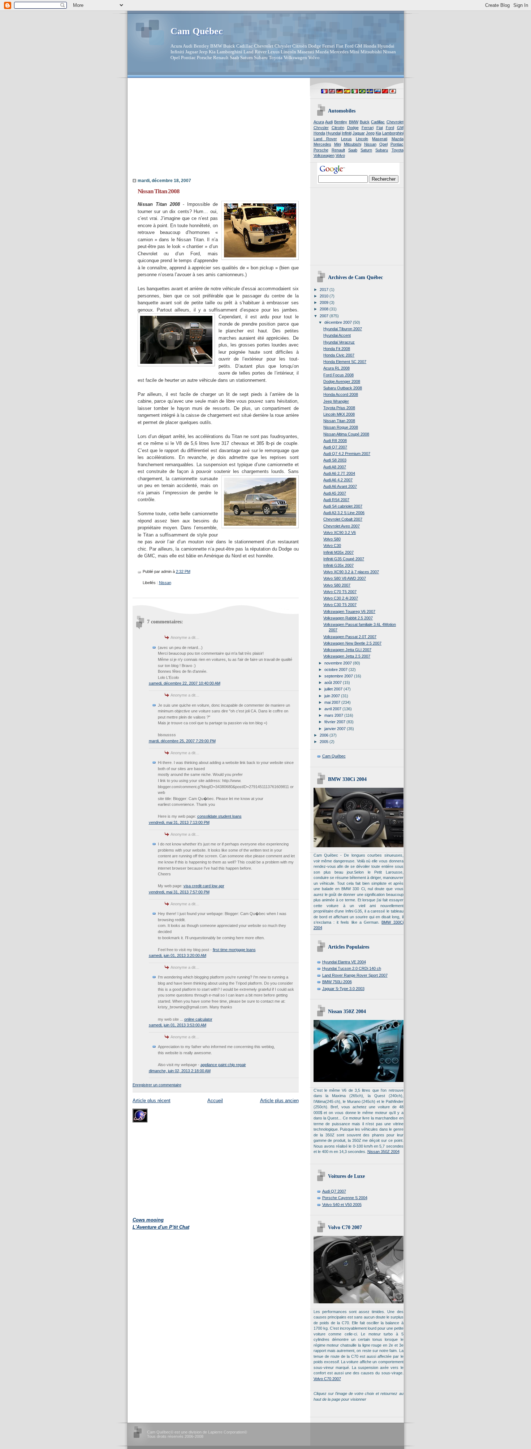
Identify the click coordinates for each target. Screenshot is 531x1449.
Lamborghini (392, 133)
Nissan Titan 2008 (159, 191)
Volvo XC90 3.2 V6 (339, 532)
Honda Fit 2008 (336, 348)
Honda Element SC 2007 (344, 361)
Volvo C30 (332, 545)
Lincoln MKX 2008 (339, 414)
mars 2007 (334, 715)
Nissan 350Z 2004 (383, 1151)
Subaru (381, 150)
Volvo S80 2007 (336, 585)
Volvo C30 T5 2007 (340, 604)
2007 (324, 316)
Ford (390, 127)
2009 (324, 302)
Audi (329, 122)
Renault (338, 150)
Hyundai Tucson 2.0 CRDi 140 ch (351, 968)
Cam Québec (196, 31)
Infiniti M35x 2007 (338, 552)
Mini (337, 144)
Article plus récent (151, 1100)
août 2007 (333, 682)
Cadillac (378, 122)
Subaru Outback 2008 (342, 388)
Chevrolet (395, 122)
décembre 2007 (338, 322)
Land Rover (325, 139)
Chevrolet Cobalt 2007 (342, 519)
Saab (352, 150)
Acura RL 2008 (336, 368)
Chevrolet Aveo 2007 (341, 526)
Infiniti (346, 133)
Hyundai (333, 133)
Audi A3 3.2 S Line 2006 (343, 513)
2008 (324, 309)
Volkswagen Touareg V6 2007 (349, 611)
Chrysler (321, 127)
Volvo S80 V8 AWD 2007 (344, 578)
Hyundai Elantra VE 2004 (344, 962)
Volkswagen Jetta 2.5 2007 (346, 656)
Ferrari (368, 127)
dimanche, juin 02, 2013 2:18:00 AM (180, 1071)
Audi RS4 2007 (336, 500)
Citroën (338, 127)
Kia (378, 133)
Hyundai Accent (337, 335)
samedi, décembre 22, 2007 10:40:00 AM (184, 683)
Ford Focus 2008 (338, 375)
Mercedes (322, 144)
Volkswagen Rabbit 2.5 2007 (348, 618)
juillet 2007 (334, 689)
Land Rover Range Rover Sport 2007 (355, 975)
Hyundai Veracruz (339, 342)
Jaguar (359, 133)
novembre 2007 (338, 663)
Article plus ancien (279, 1100)
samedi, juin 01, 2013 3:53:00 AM (177, 1025)
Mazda (397, 139)
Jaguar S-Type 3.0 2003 (343, 988)
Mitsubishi (352, 144)
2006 (324, 735)
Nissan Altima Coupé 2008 (346, 434)
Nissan (165, 582)
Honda (319, 133)
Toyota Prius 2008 (339, 408)
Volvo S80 (332, 539)
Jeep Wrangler (336, 401)
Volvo (340, 155)
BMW (353, 122)
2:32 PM (183, 571)
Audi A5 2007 (334, 493)
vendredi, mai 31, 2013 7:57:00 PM (179, 892)
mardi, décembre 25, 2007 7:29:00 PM (182, 741)
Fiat (379, 127)
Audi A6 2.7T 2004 (339, 473)
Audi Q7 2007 (335, 447)
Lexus (346, 139)
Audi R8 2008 (335, 440)
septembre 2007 (339, 676)
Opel (383, 144)
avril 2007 (333, 709)
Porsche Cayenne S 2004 (344, 1198)
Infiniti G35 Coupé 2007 (343, 559)
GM (400, 127)
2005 (324, 741)
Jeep (370, 133)
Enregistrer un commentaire (157, 1085)
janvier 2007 (335, 728)
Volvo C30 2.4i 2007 (340, 598)
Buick (365, 122)
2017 (324, 289)
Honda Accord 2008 (340, 394)
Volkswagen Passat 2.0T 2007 (349, 637)
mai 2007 (332, 702)
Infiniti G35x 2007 (338, 565)
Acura (319, 122)
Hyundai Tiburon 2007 (342, 329)
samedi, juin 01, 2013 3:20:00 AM (177, 955)
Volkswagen (324, 155)
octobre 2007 (336, 669)
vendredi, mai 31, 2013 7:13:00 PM (179, 822)
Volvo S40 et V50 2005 (342, 1204)
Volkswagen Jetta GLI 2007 (347, 650)
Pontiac (396, 144)
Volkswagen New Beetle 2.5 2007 (352, 643)
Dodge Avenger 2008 (341, 381)
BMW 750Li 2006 (337, 982)
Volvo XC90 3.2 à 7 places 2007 (351, 572)
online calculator (198, 1019)
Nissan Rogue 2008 (340, 427)
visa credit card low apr (204, 886)
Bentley (340, 122)
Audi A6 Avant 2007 (340, 486)
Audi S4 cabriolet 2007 (342, 506)
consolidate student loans (219, 816)
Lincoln (362, 139)
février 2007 (335, 722)
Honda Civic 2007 (338, 355)
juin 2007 (332, 696)
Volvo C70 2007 (327, 1379)
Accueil (215, 1100)
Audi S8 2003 (334, 460)
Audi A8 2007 (334, 467)
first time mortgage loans (234, 949)
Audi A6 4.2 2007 (338, 480)
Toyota (397, 150)
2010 (324, 296)
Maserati (379, 139)
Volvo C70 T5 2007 (340, 591)
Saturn (366, 150)
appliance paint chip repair (223, 1065)
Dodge (353, 127)
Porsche (321, 150)
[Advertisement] (178, 130)
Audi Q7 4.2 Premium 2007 (346, 453)
